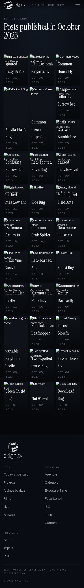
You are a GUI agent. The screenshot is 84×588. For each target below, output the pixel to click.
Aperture (51, 474)
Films (7, 498)
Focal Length (54, 498)
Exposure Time (56, 490)
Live (6, 506)
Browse (9, 515)
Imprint (8, 548)
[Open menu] (75, 5)
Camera (51, 523)
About (8, 540)
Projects (9, 482)
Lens (48, 515)
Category (51, 482)
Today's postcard (16, 474)
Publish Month (45, 5)
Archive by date (15, 490)
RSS (7, 556)
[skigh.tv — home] (15, 5)
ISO (47, 506)
